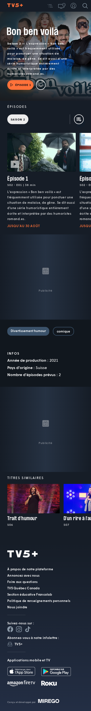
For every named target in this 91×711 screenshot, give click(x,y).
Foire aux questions (22, 582)
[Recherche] (85, 6)
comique (63, 331)
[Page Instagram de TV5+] (19, 629)
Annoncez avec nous (23, 575)
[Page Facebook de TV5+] (10, 629)
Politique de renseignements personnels (38, 601)
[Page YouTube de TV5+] (28, 629)
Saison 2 (18, 119)
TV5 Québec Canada (23, 588)
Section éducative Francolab (29, 594)
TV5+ (19, 644)
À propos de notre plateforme (30, 569)
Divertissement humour (28, 331)
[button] (50, 6)
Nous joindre (17, 607)
